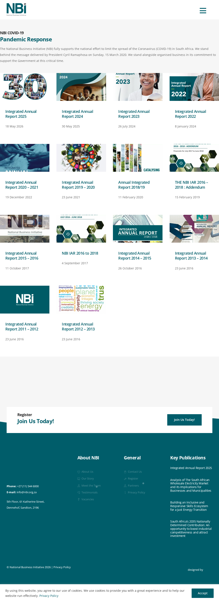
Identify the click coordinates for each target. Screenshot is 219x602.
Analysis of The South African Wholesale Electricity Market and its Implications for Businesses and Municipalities (190, 485)
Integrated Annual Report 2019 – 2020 (78, 185)
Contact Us (134, 472)
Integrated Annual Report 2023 (133, 114)
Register (132, 478)
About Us (87, 472)
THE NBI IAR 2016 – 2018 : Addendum (191, 185)
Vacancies (87, 499)
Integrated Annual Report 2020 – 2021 (21, 185)
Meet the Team (91, 485)
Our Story (87, 478)
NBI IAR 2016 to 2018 (80, 253)
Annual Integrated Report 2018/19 (133, 185)
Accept (202, 593)
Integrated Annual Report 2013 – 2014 (191, 256)
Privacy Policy (48, 596)
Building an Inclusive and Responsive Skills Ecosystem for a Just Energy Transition (189, 506)
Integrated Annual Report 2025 (21, 114)
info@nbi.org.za (27, 492)
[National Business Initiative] (16, 14)
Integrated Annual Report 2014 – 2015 (134, 256)
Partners (133, 485)
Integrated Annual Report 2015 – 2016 (21, 256)
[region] (109, 593)
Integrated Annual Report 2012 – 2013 (78, 326)
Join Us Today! (184, 420)
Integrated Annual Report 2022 (190, 114)
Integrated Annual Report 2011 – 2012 (21, 326)
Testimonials (89, 492)
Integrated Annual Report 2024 (77, 114)
